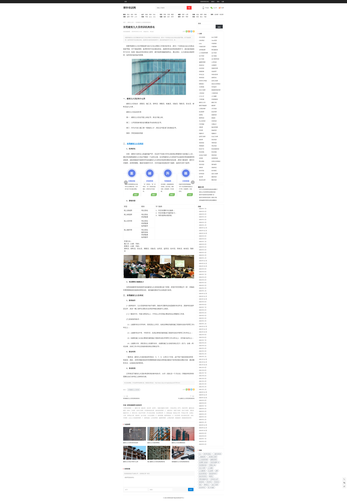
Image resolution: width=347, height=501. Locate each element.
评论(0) (152, 31)
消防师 (201, 127)
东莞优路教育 (126, 31)
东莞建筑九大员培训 (135, 144)
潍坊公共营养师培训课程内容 (207, 192)
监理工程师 (202, 136)
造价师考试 (202, 487)
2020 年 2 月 (202, 419)
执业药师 (214, 111)
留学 (183, 16)
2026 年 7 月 (202, 208)
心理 (187, 14)
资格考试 (214, 167)
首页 (126, 1)
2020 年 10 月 (203, 397)
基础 (146, 14)
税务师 (201, 139)
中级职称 (214, 46)
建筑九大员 (130, 22)
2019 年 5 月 (202, 444)
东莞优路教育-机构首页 (134, 405)
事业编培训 (215, 49)
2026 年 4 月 (202, 217)
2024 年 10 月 (203, 266)
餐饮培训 (214, 180)
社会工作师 (215, 136)
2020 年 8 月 (202, 403)
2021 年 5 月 (202, 378)
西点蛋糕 (201, 161)
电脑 (161, 16)
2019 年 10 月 (203, 430)
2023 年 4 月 (202, 315)
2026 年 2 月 (202, 222)
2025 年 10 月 (203, 233)
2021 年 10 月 (203, 364)
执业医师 (201, 111)
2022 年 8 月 (202, 337)
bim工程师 (214, 37)
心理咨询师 (202, 108)
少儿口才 (201, 96)
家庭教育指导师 (216, 90)
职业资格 (201, 152)
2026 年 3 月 (202, 219)
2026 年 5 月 (202, 214)
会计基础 (214, 56)
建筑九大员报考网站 (153, 442)
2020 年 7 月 (202, 406)
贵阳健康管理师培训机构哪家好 (208, 200)
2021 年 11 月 (203, 362)
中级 (146, 16)
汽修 (205, 16)
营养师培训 (215, 158)
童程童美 (201, 482)
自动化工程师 (203, 155)
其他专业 (201, 65)
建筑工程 (214, 102)
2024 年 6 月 (202, 277)
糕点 (201, 16)
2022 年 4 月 (202, 348)
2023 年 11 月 (203, 296)
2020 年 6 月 (202, 408)
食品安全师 (202, 180)
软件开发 (201, 170)
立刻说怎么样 (214, 479)
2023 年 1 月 (202, 323)
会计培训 (214, 53)
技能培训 (214, 115)
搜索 (199, 23)
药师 (183, 14)
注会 (154, 14)
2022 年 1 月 (202, 356)
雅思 (172, 14)
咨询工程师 (215, 80)
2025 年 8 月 (202, 239)
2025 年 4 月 (202, 249)
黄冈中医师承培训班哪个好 (206, 194)
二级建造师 (202, 456)
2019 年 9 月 (202, 433)
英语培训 (214, 155)
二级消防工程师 (212, 456)
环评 (132, 16)
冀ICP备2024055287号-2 (177, 498)
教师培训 (201, 118)
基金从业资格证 (216, 84)
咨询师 (216, 14)
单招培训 (201, 77)
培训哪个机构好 (203, 462)
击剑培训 (201, 68)
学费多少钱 (212, 465)
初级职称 (201, 71)
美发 (193, 16)
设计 (168, 16)
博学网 (169, 498)
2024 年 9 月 (202, 269)
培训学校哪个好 (214, 462)
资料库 (201, 167)
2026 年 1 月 (202, 225)
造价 (132, 14)
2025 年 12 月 (203, 228)
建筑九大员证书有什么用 (130, 461)
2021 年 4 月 (202, 381)
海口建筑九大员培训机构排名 (156, 461)
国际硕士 (201, 84)
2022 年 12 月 (203, 326)
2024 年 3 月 (202, 285)
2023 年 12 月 (203, 293)
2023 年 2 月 (202, 321)
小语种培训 (215, 93)
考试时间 (209, 482)
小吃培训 (201, 93)
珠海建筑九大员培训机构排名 (131, 398)
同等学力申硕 (203, 80)
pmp (200, 43)
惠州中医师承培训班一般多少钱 (208, 197)
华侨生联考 (215, 74)
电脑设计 (214, 133)
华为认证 (201, 74)
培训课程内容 (203, 465)
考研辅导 (201, 146)
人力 (136, 16)
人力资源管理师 (203, 53)
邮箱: (151, 489)
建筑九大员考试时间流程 (130, 442)
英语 (165, 14)
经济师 (221, 14)
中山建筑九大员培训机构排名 (186, 398)
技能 (193, 14)
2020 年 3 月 (202, 417)
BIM (136, 14)
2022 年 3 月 (202, 351)
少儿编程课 (202, 470)
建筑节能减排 (203, 105)
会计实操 (201, 59)
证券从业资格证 (216, 161)
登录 (218, 1)
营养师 (201, 158)
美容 (197, 16)
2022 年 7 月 (202, 340)
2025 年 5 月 (202, 247)
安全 (128, 14)
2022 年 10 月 (203, 332)
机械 (205, 14)
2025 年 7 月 (202, 241)
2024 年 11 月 (203, 263)
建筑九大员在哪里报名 (178, 442)
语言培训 (201, 164)
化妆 (197, 14)
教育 (179, 16)
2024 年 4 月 (202, 282)
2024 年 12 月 (203, 260)
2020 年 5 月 (202, 411)
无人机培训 (202, 121)
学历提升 (214, 87)
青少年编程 (211, 487)
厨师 (201, 14)
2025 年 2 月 (202, 255)
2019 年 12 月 (203, 425)
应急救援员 (215, 99)
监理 (128, 16)
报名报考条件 (213, 473)
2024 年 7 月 (202, 274)
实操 (150, 14)
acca (150, 16)
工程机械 (201, 99)
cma (154, 16)
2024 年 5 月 (202, 280)
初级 (142, 16)
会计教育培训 (215, 59)
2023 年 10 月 (203, 299)
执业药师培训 (203, 473)
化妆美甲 (214, 71)
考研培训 (214, 142)
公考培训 (214, 62)
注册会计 (214, 124)
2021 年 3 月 (202, 384)
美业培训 (214, 139)
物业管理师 (215, 127)
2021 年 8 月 (202, 370)
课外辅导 (214, 164)
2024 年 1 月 (202, 291)
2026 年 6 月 (202, 211)
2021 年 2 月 (202, 386)
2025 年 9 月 (202, 236)
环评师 (201, 130)
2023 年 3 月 (202, 318)
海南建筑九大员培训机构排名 (180, 461)
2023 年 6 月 (202, 310)
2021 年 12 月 (203, 359)
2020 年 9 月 (202, 400)
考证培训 (214, 146)
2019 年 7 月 (202, 438)
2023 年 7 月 (202, 307)
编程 (165, 16)
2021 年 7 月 (202, 373)
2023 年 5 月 (202, 313)
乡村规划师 (202, 49)
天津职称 (201, 87)
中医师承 (214, 43)
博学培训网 (129, 7)
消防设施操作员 (203, 479)
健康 (179, 14)
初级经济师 (215, 68)
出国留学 (214, 65)
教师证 (211, 476)
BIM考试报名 (207, 454)
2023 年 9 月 (202, 301)
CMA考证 (201, 40)
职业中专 (201, 149)
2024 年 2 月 (202, 288)
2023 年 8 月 (202, 304)
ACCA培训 (202, 37)
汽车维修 (201, 124)
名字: (126, 489)
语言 (161, 14)
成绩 (216, 470)
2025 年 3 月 (202, 252)
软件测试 (214, 170)
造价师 (201, 177)
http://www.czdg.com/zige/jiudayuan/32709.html (167, 382)
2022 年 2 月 (202, 354)
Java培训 (214, 40)
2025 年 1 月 (202, 258)
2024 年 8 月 (202, 271)
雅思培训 (214, 177)
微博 (222, 7)
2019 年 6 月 (202, 441)
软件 (172, 16)
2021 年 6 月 (202, 375)
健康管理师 (202, 62)
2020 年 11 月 (203, 395)
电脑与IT (201, 133)
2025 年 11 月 (203, 230)
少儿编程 (214, 96)
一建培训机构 (217, 454)
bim (200, 454)
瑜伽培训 (214, 130)
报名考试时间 (203, 476)
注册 (223, 1)
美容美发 (201, 142)
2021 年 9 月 (202, 367)
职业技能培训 (215, 149)
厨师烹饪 (214, 77)
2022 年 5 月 (202, 345)
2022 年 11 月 (203, 329)
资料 (212, 14)
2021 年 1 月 (202, 389)
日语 (168, 14)
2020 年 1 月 (202, 422)
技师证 (201, 115)
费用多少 (206, 484)
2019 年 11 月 (203, 427)
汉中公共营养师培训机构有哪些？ (208, 189)
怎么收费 (210, 470)
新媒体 (213, 118)
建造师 (213, 105)
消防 (124, 16)
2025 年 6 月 (202, 244)
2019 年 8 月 (202, 436)
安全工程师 (202, 90)
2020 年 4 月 (202, 414)
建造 (124, 14)
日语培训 (214, 121)
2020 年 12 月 (203, 392)
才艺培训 (214, 108)
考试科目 (216, 482)
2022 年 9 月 (202, 334)
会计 (142, 14)
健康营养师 (213, 459)
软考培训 (201, 173)
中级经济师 (202, 46)
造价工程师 (215, 173)
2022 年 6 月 (202, 343)
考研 (187, 16)
